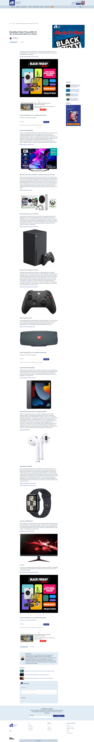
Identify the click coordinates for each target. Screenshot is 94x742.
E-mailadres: (22, 121)
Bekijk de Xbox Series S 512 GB (26, 190)
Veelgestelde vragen (70, 726)
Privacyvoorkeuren (70, 733)
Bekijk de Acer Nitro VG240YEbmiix (27, 531)
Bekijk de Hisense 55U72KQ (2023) (27, 144)
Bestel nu (73, 124)
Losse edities (30, 728)
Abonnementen (31, 726)
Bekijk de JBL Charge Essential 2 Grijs (27, 326)
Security (49, 726)
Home (10, 23)
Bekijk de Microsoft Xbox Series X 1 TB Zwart (29, 226)
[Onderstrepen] (24, 694)
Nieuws (30, 6)
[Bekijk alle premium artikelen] (52, 6)
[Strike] (26, 694)
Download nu (43, 109)
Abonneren (78, 3)
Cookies (68, 731)
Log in (9, 40)
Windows (24, 280)
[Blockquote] (30, 694)
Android (29, 280)
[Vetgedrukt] (22, 694)
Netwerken (49, 728)
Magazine (30, 725)
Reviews (41, 6)
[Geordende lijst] (27, 694)
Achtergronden (36, 6)
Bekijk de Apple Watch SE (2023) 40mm (28, 483)
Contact (68, 725)
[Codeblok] (31, 694)
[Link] (33, 694)
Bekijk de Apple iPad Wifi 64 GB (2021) (27, 377)
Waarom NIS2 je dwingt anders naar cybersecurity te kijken (42, 104)
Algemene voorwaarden (70, 728)
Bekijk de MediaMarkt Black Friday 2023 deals (29, 56)
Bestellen (73, 3)
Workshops (47, 6)
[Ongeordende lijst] (29, 694)
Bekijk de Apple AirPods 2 (25, 429)
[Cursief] (23, 694)
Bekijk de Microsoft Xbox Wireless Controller (29, 286)
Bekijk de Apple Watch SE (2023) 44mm (28, 485)
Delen (23, 42)
